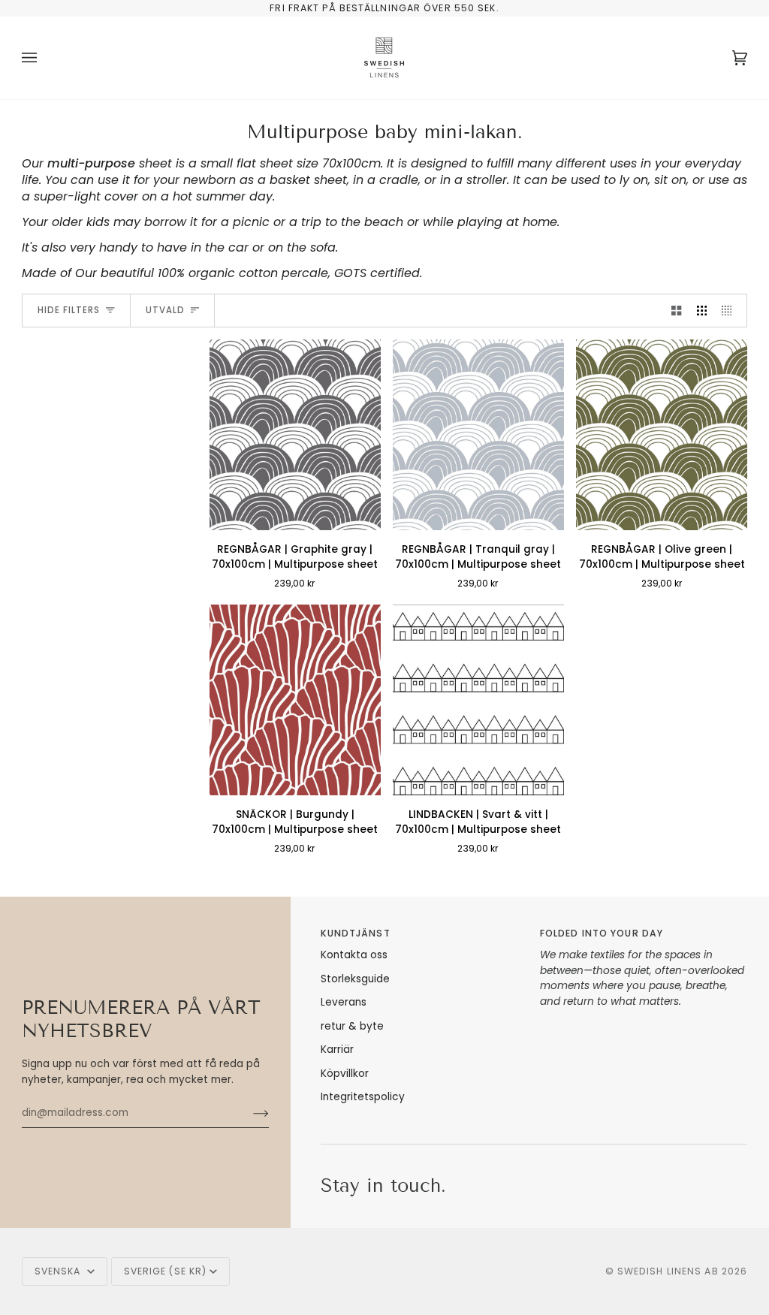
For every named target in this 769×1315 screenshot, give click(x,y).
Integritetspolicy (363, 1097)
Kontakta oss (354, 955)
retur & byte (352, 1026)
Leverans (343, 1002)
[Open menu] (44, 58)
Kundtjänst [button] (356, 933)
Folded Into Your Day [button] (601, 933)
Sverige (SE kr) (165, 1271)
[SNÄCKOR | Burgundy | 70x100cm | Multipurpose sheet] (295, 700)
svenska (59, 1271)
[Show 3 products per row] (701, 310)
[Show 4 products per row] (730, 310)
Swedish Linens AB (668, 1271)
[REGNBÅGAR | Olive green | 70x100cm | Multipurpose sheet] (661, 434)
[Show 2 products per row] (676, 310)
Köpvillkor (345, 1073)
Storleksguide (355, 979)
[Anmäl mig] (249, 1113)
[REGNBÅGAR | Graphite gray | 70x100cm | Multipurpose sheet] (295, 434)
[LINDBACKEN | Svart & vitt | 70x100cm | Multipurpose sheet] (478, 700)
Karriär (337, 1049)
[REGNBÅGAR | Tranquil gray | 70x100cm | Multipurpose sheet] (478, 434)
